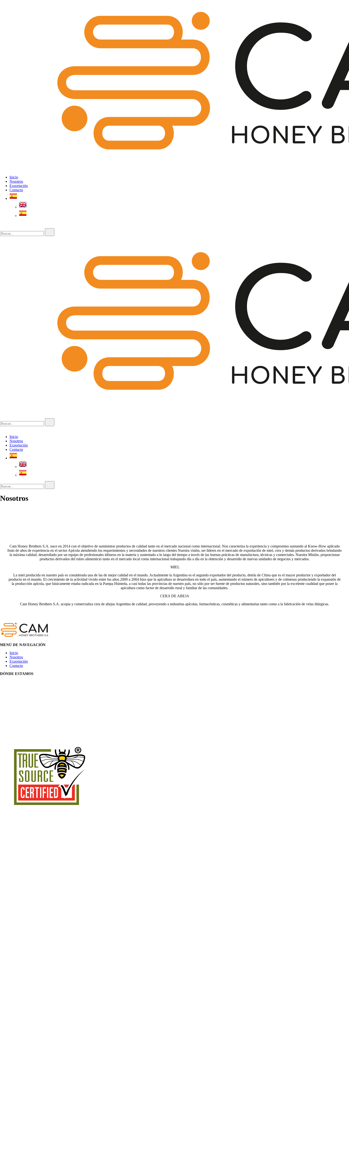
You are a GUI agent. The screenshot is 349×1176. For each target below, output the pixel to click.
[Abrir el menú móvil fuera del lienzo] (2, 238)
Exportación (18, 186)
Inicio (13, 177)
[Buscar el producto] (49, 232)
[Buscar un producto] (4, 226)
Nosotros (16, 181)
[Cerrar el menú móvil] (2, 429)
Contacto (16, 190)
